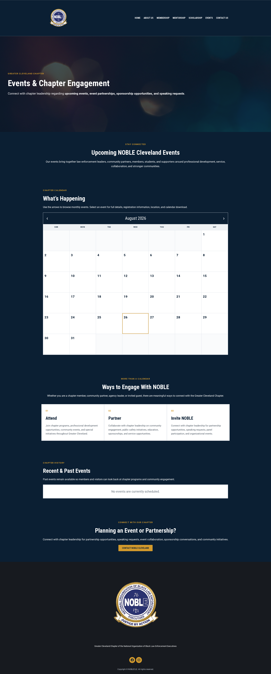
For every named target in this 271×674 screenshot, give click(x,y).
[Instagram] (139, 660)
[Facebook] (132, 660)
